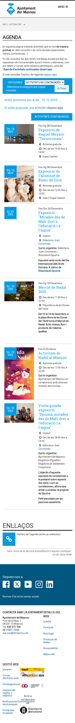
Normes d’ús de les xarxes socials (21, 596)
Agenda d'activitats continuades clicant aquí (28, 69)
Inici (5, 24)
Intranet (7, 669)
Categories (15, 82)
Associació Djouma (49, 270)
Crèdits (47, 621)
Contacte (48, 627)
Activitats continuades (52, 116)
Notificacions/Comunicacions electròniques (11, 703)
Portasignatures (11, 684)
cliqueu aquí (54, 108)
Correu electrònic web (11, 676)
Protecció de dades (50, 641)
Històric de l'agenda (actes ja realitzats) (38, 534)
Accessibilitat (50, 648)
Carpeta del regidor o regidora (9, 693)
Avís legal (48, 633)
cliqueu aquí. (50, 74)
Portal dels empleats (8, 711)
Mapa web (49, 654)
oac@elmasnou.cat (17, 633)
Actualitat (15, 24)
